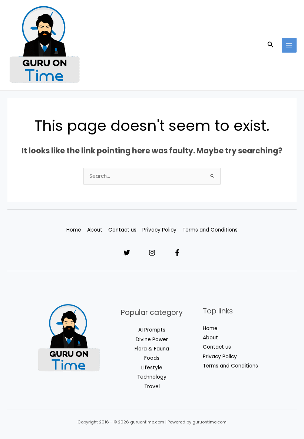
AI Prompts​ (151, 329)
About (94, 229)
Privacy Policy (159, 229)
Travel (152, 386)
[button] (270, 45)
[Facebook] (177, 252)
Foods (151, 358)
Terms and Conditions (210, 229)
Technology (151, 376)
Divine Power (152, 339)
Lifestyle (151, 367)
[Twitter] (126, 252)
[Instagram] (152, 252)
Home (73, 229)
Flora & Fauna (152, 348)
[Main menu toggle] (289, 45)
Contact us (122, 229)
